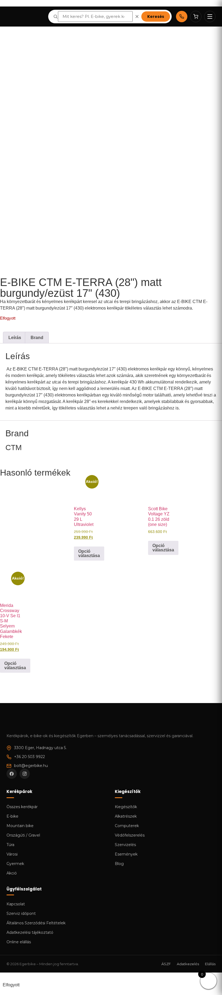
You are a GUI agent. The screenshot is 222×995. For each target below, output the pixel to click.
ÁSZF (166, 964)
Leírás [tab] (14, 337)
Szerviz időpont (21, 913)
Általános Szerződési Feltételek (36, 923)
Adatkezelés (188, 964)
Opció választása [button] (89, 553)
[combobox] (95, 16)
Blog (119, 863)
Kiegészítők (126, 806)
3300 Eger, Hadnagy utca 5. (40, 747)
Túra (10, 844)
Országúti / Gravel (23, 835)
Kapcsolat (15, 904)
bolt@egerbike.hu (31, 765)
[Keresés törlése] (137, 16)
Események (126, 854)
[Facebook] (11, 774)
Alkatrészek (126, 816)
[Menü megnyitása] (210, 16)
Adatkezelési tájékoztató (29, 932)
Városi (12, 854)
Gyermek (15, 863)
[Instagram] (24, 774)
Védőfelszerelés (130, 835)
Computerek (127, 825)
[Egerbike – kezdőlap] (25, 16)
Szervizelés (125, 844)
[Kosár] (195, 16)
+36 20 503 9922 (29, 756)
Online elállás (18, 941)
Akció (11, 873)
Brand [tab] (37, 337)
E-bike (12, 816)
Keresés (155, 16)
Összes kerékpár (22, 806)
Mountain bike (20, 825)
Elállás (210, 964)
